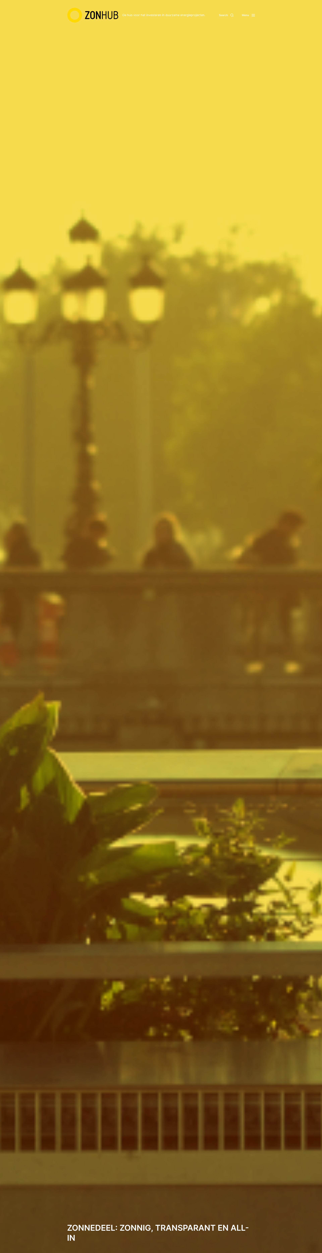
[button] (226, 15)
